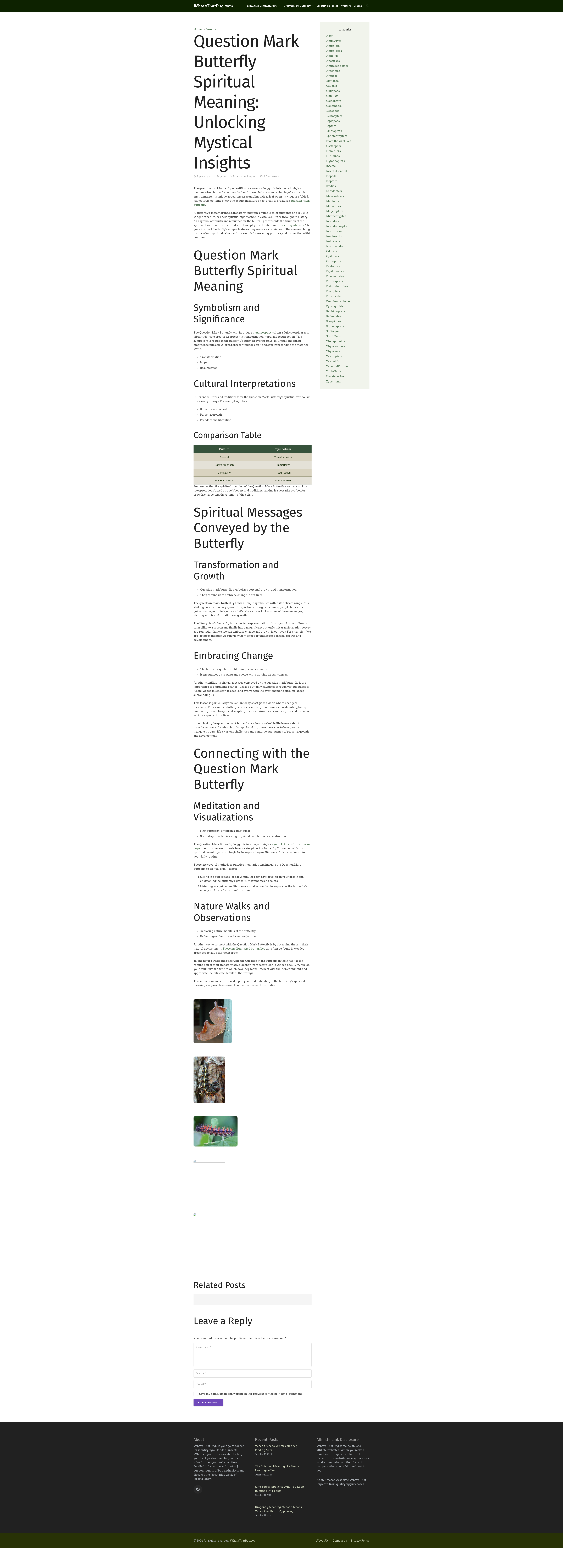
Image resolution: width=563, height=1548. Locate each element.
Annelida (332, 55)
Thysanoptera (335, 346)
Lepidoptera (250, 176)
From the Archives (338, 141)
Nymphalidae (335, 246)
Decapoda (332, 110)
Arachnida (333, 70)
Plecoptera (333, 291)
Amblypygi (333, 40)
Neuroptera (334, 231)
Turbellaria (333, 371)
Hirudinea (333, 156)
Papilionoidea (335, 271)
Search (358, 5)
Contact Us (340, 1540)
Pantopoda (333, 266)
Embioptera (334, 130)
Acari (330, 35)
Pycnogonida (334, 306)
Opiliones (332, 256)
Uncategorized (336, 376)
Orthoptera (333, 261)
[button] (367, 6)
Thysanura (333, 351)
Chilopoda (333, 90)
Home (198, 29)
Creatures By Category (297, 5)
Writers (346, 5)
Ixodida (331, 186)
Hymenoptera (335, 161)
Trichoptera (334, 356)
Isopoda (331, 176)
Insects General (336, 171)
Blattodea (332, 80)
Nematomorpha (336, 226)
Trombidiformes (337, 366)
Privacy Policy (360, 1540)
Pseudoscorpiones (338, 301)
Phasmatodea (335, 276)
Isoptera (331, 181)
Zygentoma (333, 381)
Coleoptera (333, 100)
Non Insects (334, 236)
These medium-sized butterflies (244, 948)
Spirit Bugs (333, 336)
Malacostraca (335, 196)
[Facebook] (198, 1489)
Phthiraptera (334, 281)
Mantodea (333, 201)
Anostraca (333, 60)
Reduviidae (333, 316)
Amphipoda (334, 50)
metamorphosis (263, 332)
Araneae (332, 75)
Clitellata (332, 95)
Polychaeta (333, 296)
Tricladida (333, 361)
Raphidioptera (335, 311)
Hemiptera (333, 151)
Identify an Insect (327, 5)
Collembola (334, 105)
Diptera (331, 125)
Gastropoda (334, 146)
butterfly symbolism (290, 225)
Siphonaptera (335, 326)
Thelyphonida (335, 341)
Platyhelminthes (337, 286)
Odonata (331, 251)
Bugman (222, 176)
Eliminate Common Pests (262, 5)
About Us (322, 1540)
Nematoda (333, 221)
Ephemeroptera (336, 135)
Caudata (331, 85)
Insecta (211, 29)
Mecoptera (333, 206)
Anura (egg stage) (338, 65)
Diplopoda (333, 121)
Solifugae (332, 331)
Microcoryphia (336, 216)
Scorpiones (333, 321)
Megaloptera (334, 211)
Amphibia (333, 45)
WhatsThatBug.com (243, 1540)
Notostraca (333, 241)
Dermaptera (334, 116)
